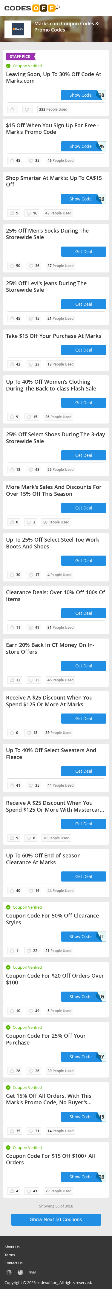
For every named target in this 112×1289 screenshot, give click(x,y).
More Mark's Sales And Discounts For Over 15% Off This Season (54, 490)
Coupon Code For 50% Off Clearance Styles (52, 919)
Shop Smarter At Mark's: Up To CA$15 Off (54, 181)
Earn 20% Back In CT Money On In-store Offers (50, 648)
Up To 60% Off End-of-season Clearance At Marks (43, 858)
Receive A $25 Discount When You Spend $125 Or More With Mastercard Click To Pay (54, 806)
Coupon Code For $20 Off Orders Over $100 (55, 979)
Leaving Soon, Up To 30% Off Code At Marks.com (53, 77)
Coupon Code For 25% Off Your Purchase (46, 1039)
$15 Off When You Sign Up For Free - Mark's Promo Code (52, 128)
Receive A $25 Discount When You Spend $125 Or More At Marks (49, 701)
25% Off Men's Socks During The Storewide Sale (47, 234)
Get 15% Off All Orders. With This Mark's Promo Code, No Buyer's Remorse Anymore (48, 1099)
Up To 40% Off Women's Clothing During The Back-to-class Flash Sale (51, 385)
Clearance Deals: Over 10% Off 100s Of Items (55, 595)
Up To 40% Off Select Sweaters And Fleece (51, 753)
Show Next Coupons (56, 1219)
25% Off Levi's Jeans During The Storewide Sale (46, 286)
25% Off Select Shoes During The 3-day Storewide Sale (55, 437)
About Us (12, 1246)
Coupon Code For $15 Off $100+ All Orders (50, 1159)
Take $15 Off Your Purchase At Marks (53, 336)
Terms (9, 1254)
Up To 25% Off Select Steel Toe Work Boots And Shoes (52, 543)
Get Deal (83, 251)
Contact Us (13, 1262)
